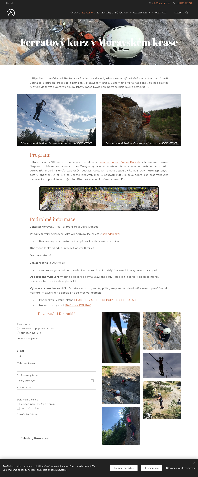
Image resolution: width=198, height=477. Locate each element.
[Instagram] (12, 3)
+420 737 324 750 (184, 3)
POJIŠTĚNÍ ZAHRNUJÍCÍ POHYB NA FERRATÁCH (106, 300)
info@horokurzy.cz (161, 3)
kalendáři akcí (111, 234)
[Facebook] (7, 3)
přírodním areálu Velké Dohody (119, 162)
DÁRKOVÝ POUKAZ (78, 305)
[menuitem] (75, 12)
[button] (181, 12)
